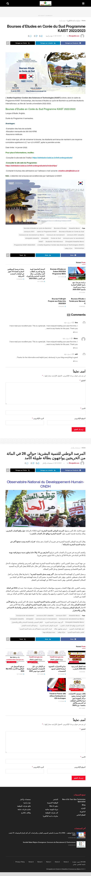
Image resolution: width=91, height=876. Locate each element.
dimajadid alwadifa (32, 238)
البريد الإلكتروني (38, 418)
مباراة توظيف (68, 248)
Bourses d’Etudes (60, 228)
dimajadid (44, 238)
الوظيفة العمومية (32, 662)
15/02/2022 (61, 306)
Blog (83, 805)
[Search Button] (8, 3)
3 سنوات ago (68, 322)
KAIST (41, 241)
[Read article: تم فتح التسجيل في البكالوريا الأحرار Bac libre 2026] (15, 657)
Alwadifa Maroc (74, 228)
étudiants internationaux (54, 241)
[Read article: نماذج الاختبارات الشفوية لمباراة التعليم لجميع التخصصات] (56, 657)
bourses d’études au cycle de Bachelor (37, 228)
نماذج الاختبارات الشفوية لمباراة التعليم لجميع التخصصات (57, 668)
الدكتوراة (82, 811)
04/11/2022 (40, 281)
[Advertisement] (45, 10)
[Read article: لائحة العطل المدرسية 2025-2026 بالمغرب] (77, 657)
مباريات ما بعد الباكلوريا (73, 20)
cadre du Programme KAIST (47, 231)
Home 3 (57, 862)
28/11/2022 (61, 276)
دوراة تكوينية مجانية (51, 809)
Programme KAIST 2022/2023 (24, 245)
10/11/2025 (20, 674)
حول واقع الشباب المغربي (76, 629)
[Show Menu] (83, 3)
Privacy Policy (20, 862)
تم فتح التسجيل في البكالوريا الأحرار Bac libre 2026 (15, 668)
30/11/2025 (40, 674)
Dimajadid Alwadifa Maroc (74, 241)
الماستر (55, 799)
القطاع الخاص (81, 815)
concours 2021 (29, 231)
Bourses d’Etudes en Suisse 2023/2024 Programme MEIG (58, 271)
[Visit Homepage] (45, 3)
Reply (76, 332)
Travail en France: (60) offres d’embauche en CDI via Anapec (57, 695)
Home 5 (39, 862)
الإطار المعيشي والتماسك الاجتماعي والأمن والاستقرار (27, 622)
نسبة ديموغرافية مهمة (49, 632)
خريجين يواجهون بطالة (60, 629)
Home (83, 20)
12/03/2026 (82, 671)
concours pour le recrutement (73, 238)
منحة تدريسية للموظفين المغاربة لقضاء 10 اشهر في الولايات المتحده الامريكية (15, 272)
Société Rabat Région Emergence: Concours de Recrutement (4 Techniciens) (49, 842)
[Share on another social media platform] (8, 43)
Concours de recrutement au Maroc (31, 235)
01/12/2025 (61, 674)
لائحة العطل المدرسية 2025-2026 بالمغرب (79, 667)
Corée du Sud (56, 238)
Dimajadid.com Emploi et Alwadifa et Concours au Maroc (63, 869)
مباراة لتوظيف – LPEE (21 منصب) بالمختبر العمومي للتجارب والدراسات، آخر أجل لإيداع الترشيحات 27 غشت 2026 (42, 834)
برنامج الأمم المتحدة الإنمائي (30, 625)
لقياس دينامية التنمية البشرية (76, 632)
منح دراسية (62, 20)
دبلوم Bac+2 (53, 806)
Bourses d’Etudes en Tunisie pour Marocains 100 (78, 301)
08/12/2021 (58, 36)
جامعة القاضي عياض (79, 864)
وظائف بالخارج (26, 812)
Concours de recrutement (56, 235)
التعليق (82, 380)
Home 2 (66, 862)
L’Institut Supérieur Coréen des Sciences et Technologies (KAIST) (61, 245)
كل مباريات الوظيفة (51, 812)
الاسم (82, 408)
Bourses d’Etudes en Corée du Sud (71, 231)
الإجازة (83, 808)
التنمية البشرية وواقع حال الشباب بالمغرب (72, 625)
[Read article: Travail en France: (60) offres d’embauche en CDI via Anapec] (56, 684)
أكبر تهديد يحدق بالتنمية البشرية (54, 622)
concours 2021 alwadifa (75, 235)
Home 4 (48, 862)
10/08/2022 (82, 306)
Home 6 (31, 862)
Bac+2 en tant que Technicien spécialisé (73, 800)
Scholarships (79, 248)
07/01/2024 (82, 292)
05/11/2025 (82, 708)
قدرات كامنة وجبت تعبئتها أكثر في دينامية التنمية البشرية (36, 629)
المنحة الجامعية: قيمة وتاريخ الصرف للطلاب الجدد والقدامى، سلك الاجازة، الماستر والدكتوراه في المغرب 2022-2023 (36, 274)
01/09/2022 (20, 279)
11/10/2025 (61, 701)
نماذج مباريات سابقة (24, 809)
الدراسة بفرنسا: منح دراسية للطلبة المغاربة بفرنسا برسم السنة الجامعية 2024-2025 (79, 286)
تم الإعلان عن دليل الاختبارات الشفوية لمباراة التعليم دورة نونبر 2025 (36, 668)
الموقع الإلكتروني (79, 418)
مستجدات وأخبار (75, 448)
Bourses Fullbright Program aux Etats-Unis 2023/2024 (57, 301)
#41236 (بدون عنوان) (78, 862)
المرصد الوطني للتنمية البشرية (48, 625)
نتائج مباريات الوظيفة (24, 806)
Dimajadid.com (74, 36)
